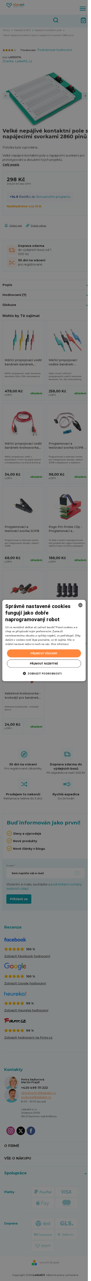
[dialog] (43, 640)
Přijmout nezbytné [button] (44, 663)
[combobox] (80, 605)
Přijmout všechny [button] (43, 653)
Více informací (60, 644)
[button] (44, 673)
